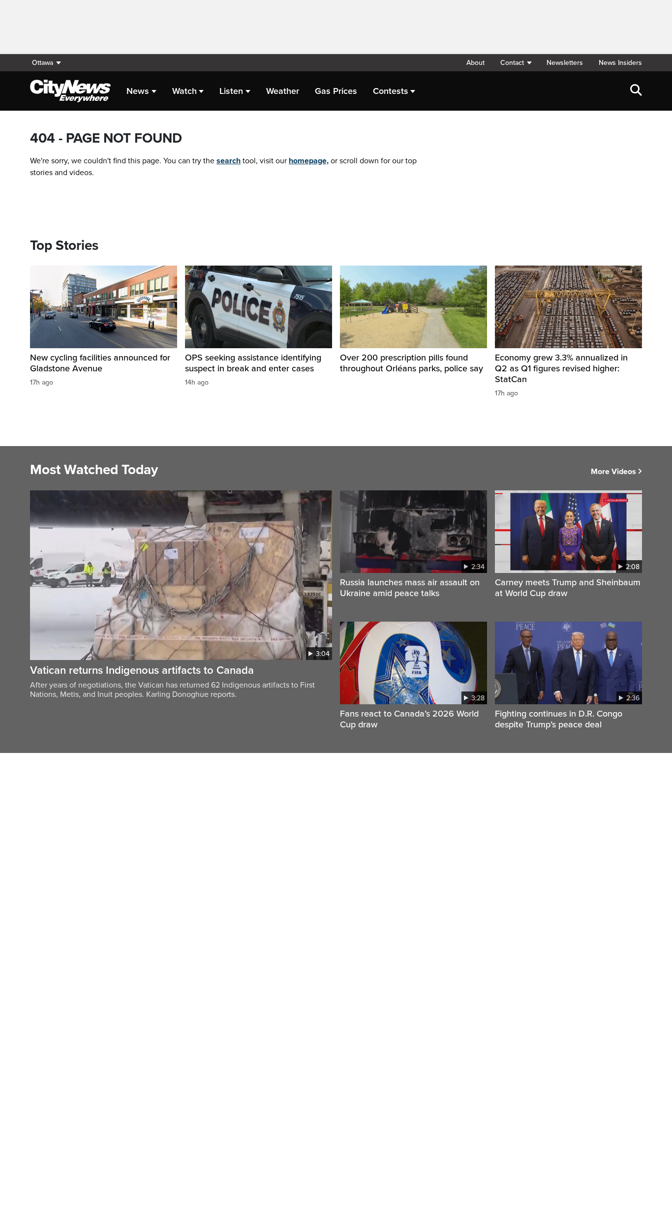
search (228, 161)
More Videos (613, 472)
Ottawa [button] (42, 63)
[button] (515, 62)
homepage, (309, 161)
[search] (636, 91)
